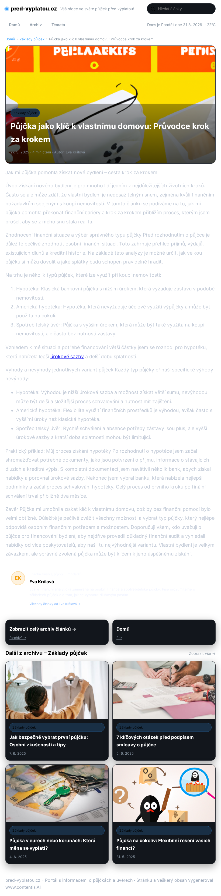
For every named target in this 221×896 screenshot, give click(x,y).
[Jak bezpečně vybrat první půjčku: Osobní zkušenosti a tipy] (57, 710)
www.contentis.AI (23, 887)
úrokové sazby (67, 356)
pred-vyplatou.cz (34, 8)
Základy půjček (32, 39)
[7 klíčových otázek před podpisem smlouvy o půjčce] (164, 710)
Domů (14, 24)
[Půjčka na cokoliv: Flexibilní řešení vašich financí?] (164, 814)
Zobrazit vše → (202, 653)
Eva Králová (41, 581)
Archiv (36, 24)
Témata (58, 24)
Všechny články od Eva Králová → (55, 604)
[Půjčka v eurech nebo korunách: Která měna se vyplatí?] (57, 814)
